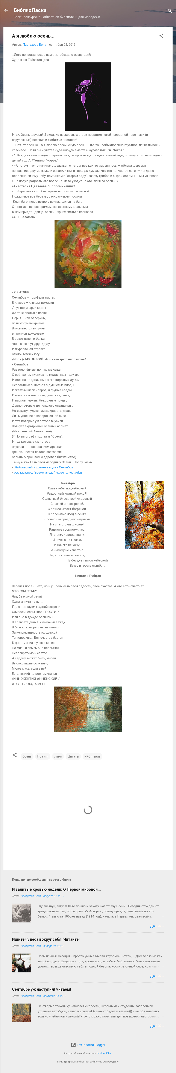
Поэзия (42, 756)
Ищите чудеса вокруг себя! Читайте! (46, 939)
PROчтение (92, 756)
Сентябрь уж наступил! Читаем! (41, 989)
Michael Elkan (104, 1053)
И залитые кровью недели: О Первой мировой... (56, 889)
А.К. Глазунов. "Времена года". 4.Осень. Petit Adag (48, 472)
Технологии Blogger (90, 1045)
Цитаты (73, 756)
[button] (161, 36)
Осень (27, 756)
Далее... (157, 926)
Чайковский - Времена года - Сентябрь (44, 467)
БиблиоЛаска (30, 10)
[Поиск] (170, 11)
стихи (58, 756)
